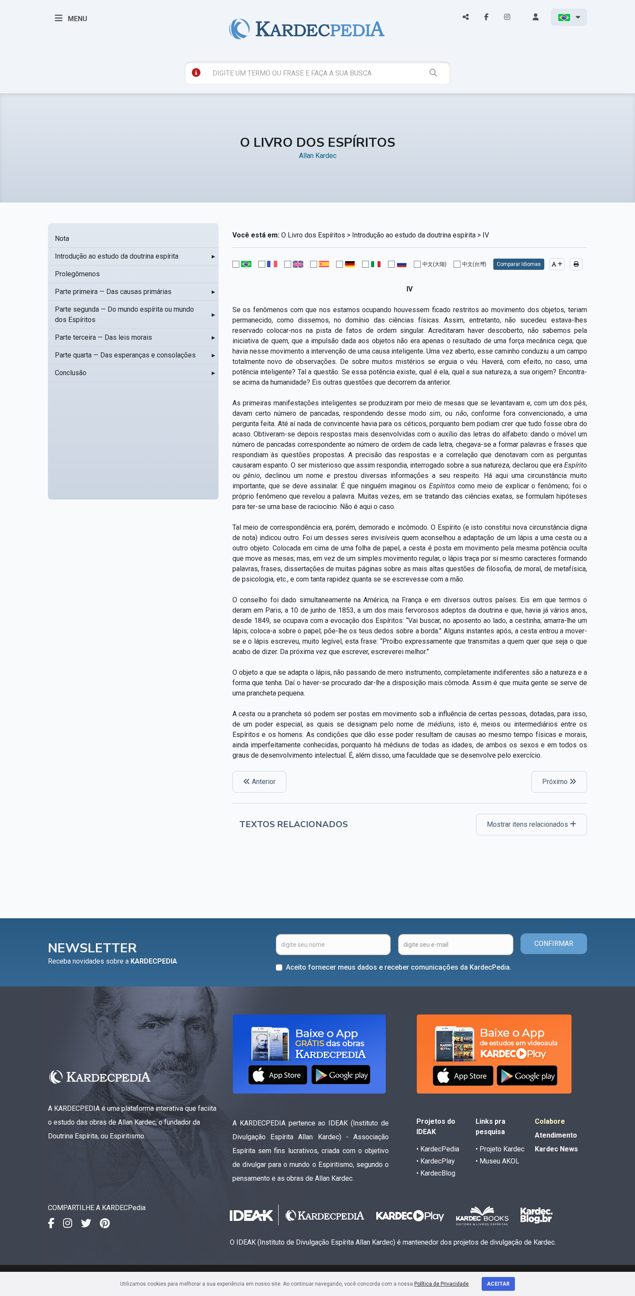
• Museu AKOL (497, 1161)
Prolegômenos (77, 274)
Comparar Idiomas (519, 264)
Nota (62, 238)
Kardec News (556, 1149)
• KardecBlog (435, 1173)
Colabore (550, 1121)
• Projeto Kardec (500, 1149)
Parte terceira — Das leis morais (103, 337)
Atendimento (556, 1135)
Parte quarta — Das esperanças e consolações (125, 355)
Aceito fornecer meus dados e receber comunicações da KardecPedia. (398, 967)
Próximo (555, 782)
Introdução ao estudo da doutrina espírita (116, 256)
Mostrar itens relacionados (528, 824)
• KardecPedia (437, 1149)
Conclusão (70, 373)
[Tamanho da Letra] (557, 264)
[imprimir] (576, 264)
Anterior (263, 782)
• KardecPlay (435, 1161)
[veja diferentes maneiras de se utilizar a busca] (196, 72)
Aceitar (498, 1284)
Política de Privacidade (441, 1284)
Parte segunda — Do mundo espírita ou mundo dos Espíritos (124, 314)
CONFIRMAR (553, 943)
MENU (76, 19)
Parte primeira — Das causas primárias (113, 292)
